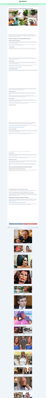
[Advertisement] (23, 30)
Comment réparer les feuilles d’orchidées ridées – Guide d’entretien (19, 202)
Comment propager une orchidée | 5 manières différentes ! (18, 127)
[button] (38, 1)
